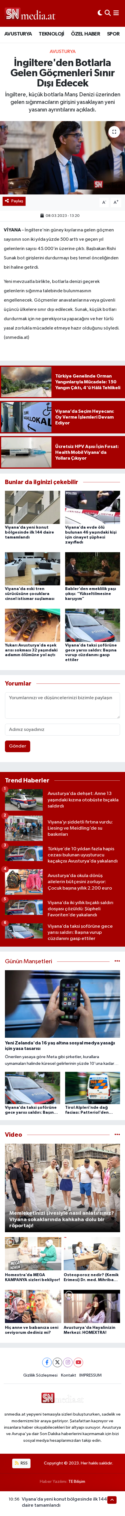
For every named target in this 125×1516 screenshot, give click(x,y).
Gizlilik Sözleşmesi (40, 1375)
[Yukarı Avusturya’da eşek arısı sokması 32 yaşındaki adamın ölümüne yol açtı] (32, 625)
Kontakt (68, 1375)
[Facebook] (47, 1362)
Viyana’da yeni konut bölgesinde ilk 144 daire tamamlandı (29, 532)
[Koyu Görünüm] (100, 13)
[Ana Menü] (116, 13)
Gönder (17, 746)
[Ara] (108, 13)
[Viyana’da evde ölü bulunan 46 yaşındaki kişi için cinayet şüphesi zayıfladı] (92, 507)
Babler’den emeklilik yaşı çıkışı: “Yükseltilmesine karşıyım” (90, 594)
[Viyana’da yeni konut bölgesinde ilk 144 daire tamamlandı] (32, 507)
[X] (57, 1362)
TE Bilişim (76, 1481)
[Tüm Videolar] (117, 1134)
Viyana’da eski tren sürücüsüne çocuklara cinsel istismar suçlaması (29, 594)
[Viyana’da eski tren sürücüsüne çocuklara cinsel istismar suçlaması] (32, 568)
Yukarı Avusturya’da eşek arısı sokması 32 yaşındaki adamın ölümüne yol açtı (31, 650)
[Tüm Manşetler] (117, 961)
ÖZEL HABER (85, 34)
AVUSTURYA (18, 34)
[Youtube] (78, 1362)
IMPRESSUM (90, 1375)
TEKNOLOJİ (51, 34)
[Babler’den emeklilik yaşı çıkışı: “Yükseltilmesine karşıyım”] (92, 568)
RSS (24, 1463)
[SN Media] (30, 13)
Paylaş (17, 201)
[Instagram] (68, 1362)
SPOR (113, 34)
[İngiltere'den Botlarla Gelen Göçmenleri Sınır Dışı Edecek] (62, 157)
